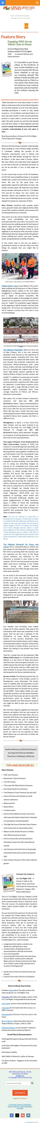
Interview (5, 1008)
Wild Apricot (30, 1122)
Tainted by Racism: (9, 1028)
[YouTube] (23, 1115)
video (11, 990)
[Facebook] (12, 1115)
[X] (17, 1115)
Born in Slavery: (8, 1021)
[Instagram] (28, 1115)
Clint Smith (6, 1003)
